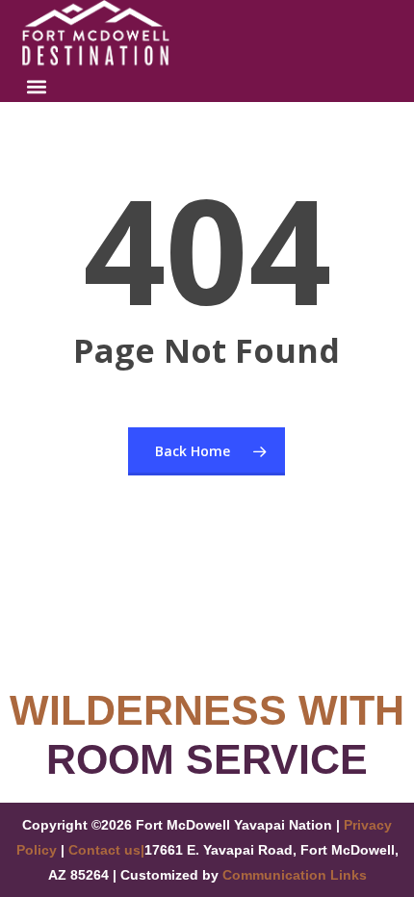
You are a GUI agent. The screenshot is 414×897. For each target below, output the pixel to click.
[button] (37, 86)
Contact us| (106, 850)
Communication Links (294, 875)
